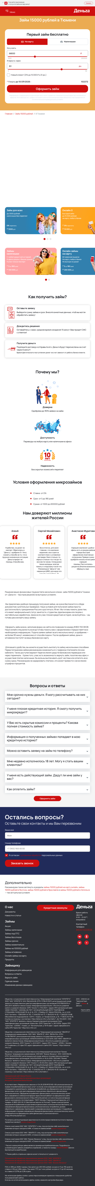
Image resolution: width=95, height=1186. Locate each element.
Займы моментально (14, 944)
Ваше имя (9, 830)
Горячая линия (11, 981)
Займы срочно (11, 941)
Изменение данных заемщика (18, 985)
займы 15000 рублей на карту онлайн (61, 887)
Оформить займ (47, 89)
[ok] (86, 936)
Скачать (88, 3)
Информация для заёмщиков (18, 970)
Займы (84, 1003)
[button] (45, 239)
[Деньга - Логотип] (82, 12)
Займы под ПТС (12, 933)
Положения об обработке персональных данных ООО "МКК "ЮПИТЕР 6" (33, 1158)
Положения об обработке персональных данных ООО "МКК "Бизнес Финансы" (36, 1163)
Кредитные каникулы (55, 907)
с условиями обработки (30, 855)
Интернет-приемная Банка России (18, 1080)
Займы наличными (13, 930)
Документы (10, 911)
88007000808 (83, 929)
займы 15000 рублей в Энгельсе (75, 890)
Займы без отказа (13, 937)
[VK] (79, 936)
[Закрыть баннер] (3, 2)
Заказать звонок (22, 863)
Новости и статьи (13, 915)
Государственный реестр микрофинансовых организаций (28, 1078)
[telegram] (79, 942)
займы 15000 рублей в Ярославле (43, 890)
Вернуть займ (11, 977)
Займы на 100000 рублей (16, 948)
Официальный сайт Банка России (18, 1076)
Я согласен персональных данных (35, 855)
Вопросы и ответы (13, 974)
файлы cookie (22, 1175)
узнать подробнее (28, 1122)
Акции (8, 926)
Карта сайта (85, 1010)
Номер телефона (13, 843)
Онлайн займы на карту (15, 955)
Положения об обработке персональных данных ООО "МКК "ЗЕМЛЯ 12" (33, 1160)
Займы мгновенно (13, 952)
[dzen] (86, 942)
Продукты (9, 959)
